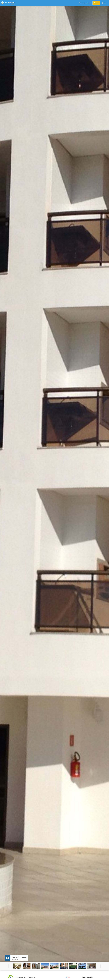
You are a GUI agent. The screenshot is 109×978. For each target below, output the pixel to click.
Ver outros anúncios (85, 3)
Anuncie (97, 3)
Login (104, 3)
